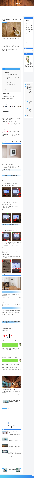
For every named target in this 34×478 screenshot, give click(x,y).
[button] (19, 423)
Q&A (27, 100)
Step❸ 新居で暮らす (5, 408)
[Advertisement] (17, 11)
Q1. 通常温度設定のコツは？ (11, 82)
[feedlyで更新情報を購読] (12, 427)
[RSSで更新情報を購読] (14, 427)
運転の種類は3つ (7, 72)
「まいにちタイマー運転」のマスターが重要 (11, 74)
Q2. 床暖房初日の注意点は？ (11, 84)
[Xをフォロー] (11, 427)
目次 (6, 68)
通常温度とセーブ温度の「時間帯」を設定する (13, 78)
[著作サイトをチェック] (9, 427)
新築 (26, 65)
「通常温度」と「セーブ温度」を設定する (30, 91)
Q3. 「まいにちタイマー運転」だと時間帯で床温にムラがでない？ (13, 86)
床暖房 (8, 408)
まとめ (6, 89)
